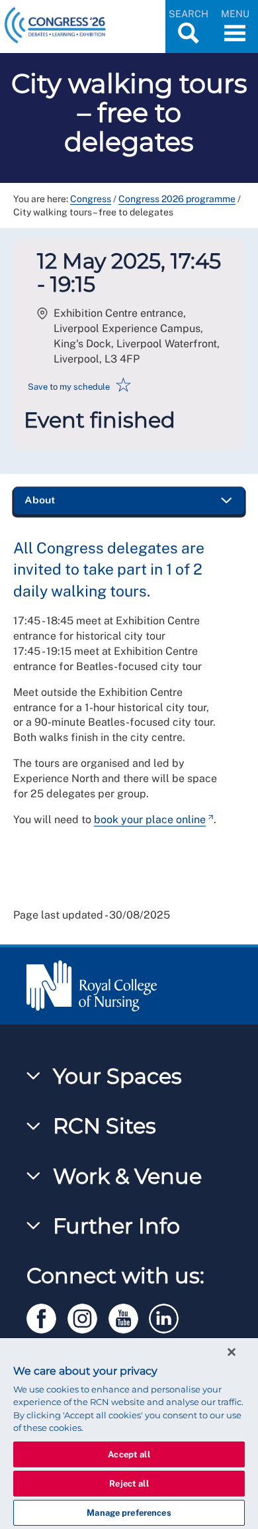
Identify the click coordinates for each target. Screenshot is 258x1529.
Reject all (128, 1484)
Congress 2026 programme (177, 199)
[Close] (232, 1352)
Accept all (129, 1454)
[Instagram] (87, 1316)
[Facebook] (46, 1316)
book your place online (150, 819)
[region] (129, 1433)
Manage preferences (129, 1513)
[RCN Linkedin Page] (168, 1316)
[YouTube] (129, 1316)
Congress (90, 199)
